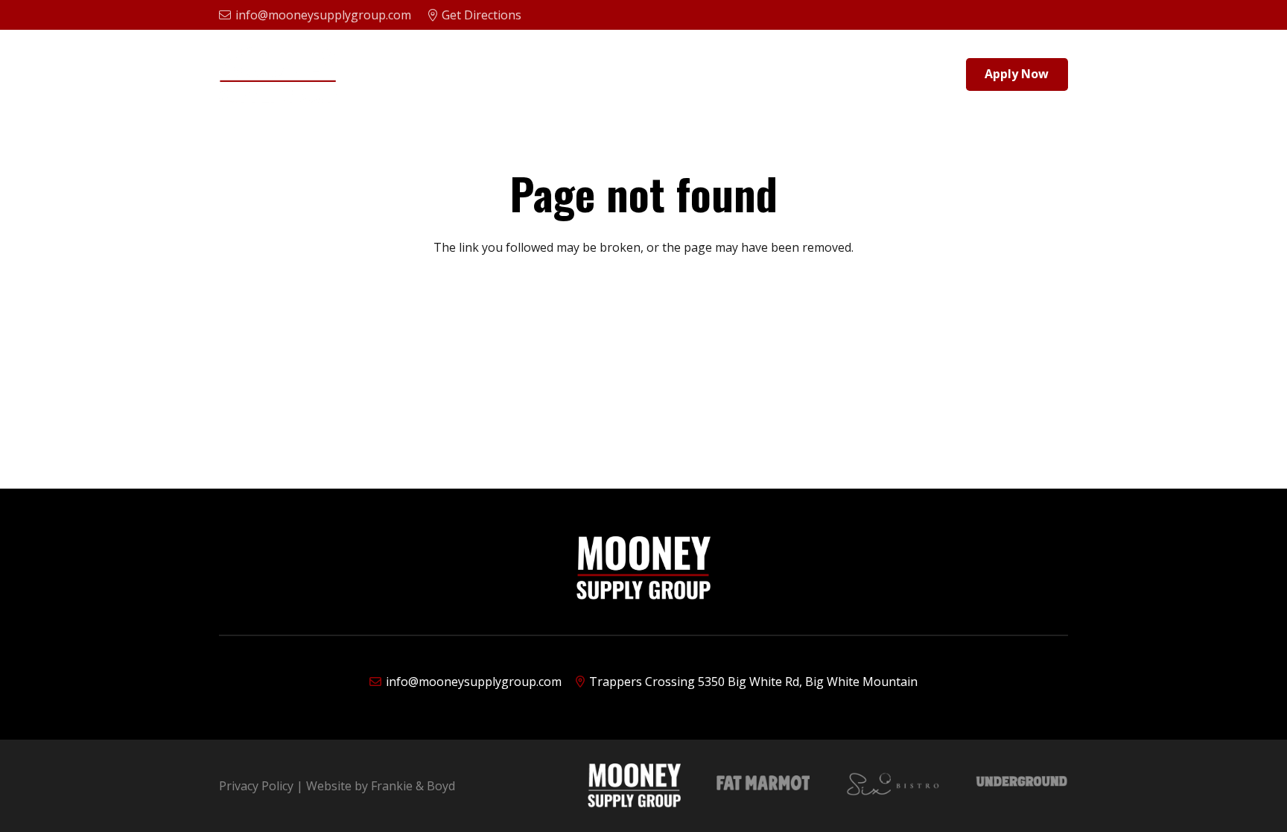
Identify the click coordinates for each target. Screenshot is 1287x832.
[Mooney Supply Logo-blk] (278, 75)
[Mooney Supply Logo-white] (634, 785)
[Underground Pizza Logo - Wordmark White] (1021, 785)
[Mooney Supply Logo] (643, 568)
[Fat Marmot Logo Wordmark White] (763, 785)
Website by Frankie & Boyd (380, 786)
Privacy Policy (256, 786)
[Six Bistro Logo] (892, 786)
